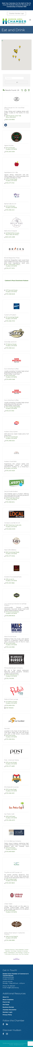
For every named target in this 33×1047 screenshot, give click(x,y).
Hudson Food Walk (10, 461)
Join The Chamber (24, 954)
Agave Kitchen (9, 145)
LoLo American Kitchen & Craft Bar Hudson (15, 604)
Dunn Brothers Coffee (11, 369)
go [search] (17, 82)
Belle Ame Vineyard (10, 231)
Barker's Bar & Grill (10, 204)
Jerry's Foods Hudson (11, 491)
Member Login (7, 1012)
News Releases (20, 949)
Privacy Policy (7, 1014)
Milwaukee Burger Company (13, 668)
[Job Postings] (5, 126)
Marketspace (11, 952)
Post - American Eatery (11, 760)
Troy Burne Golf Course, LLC (13, 872)
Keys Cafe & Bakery (10, 550)
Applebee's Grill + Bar (11, 172)
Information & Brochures (11, 954)
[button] (13, 56)
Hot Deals (13, 951)
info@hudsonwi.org (13, 987)
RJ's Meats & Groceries (11, 787)
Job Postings (19, 952)
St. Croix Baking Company (12, 841)
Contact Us (26, 952)
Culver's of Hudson (10, 315)
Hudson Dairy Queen (11, 431)
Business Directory (10, 949)
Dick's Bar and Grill (10, 342)
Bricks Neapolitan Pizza (11, 258)
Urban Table (8, 904)
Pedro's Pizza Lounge (11, 699)
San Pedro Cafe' (9, 814)
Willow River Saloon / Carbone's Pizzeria (14, 933)
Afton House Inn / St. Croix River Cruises (14, 108)
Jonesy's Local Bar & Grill (12, 523)
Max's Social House (10, 636)
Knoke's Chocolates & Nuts (12, 577)
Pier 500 (7, 728)
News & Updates (8, 999)
